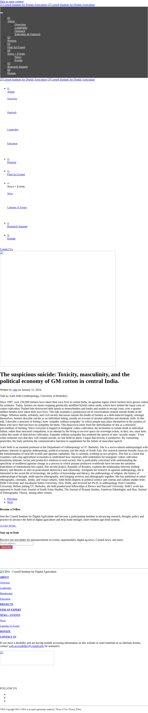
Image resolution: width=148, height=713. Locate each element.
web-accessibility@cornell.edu (26, 646)
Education (12, 143)
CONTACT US (8, 637)
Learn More (8, 526)
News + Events (16, 52)
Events (18, 60)
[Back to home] (47, 4)
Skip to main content (11, 1)
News (18, 57)
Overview (20, 24)
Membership (6, 593)
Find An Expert (16, 45)
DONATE (5, 631)
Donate (11, 71)
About (11, 19)
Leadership (21, 27)
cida (15, 389)
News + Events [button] (16, 185)
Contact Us (6, 249)
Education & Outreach (27, 34)
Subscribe (6, 547)
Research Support (17, 65)
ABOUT (4, 577)
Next (10, 502)
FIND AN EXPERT (10, 609)
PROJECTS (6, 604)
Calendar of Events (17, 207)
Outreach (20, 31)
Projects (11, 39)
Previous (12, 498)
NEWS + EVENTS (10, 615)
